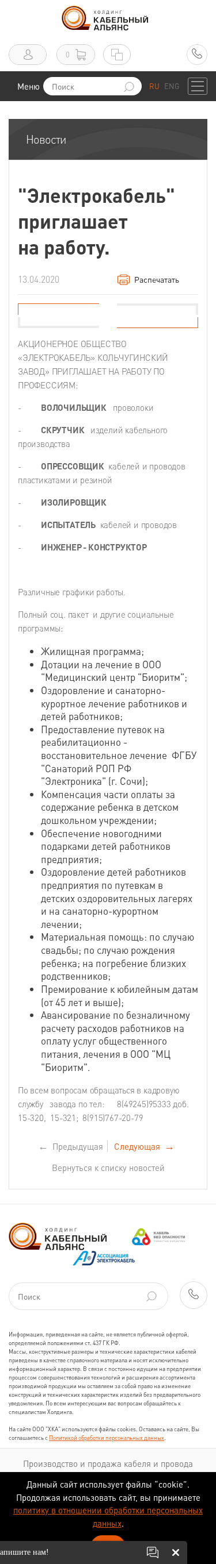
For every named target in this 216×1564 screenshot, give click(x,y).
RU (154, 86)
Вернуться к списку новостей (108, 1167)
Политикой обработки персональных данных (106, 1437)
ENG (171, 86)
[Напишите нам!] (152, 1552)
